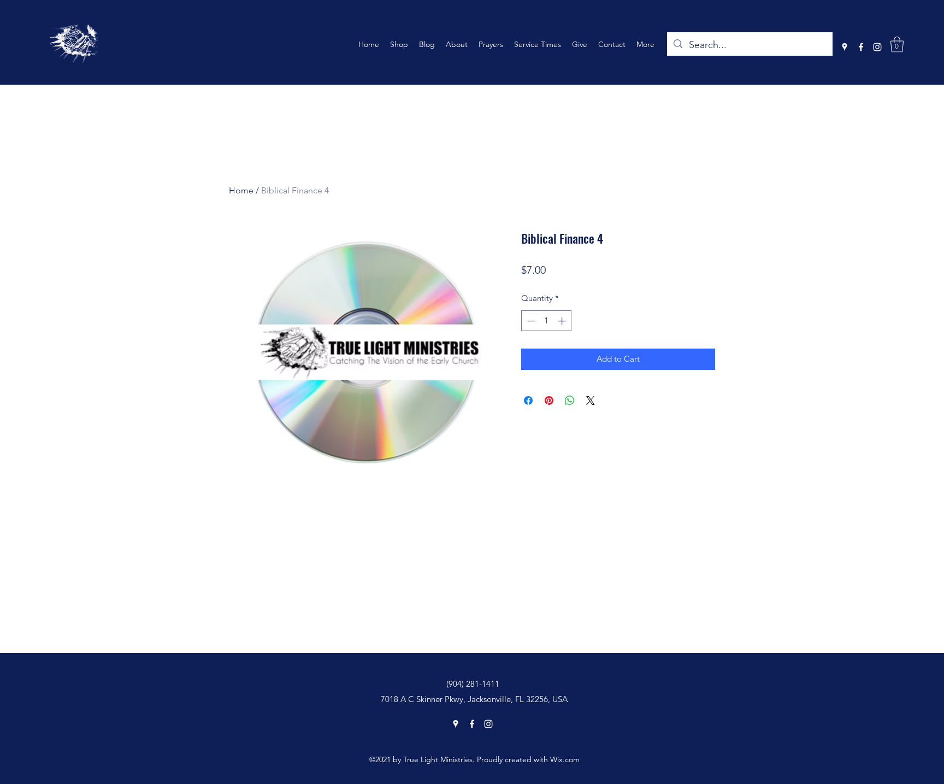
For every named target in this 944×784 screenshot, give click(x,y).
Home (241, 190)
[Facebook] (861, 47)
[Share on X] (590, 400)
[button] (897, 44)
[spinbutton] (547, 321)
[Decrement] (530, 321)
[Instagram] (877, 47)
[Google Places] (844, 47)
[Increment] (563, 321)
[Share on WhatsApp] (569, 400)
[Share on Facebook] (528, 400)
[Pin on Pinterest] (549, 400)
